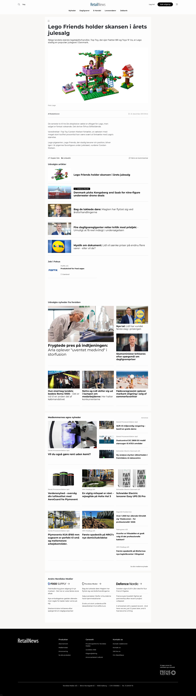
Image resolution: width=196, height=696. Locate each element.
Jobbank (123, 11)
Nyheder (72, 11)
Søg (23, 4)
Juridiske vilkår (91, 650)
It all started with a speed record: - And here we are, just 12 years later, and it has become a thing (132, 608)
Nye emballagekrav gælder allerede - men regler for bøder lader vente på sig (63, 601)
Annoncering (63, 651)
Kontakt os (117, 647)
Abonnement (63, 644)
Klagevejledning (91, 653)
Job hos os (116, 651)
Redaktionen (55, 114)
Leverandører (110, 11)
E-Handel (97, 11)
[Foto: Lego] (98, 75)
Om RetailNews (118, 655)
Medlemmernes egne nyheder (64, 417)
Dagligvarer (85, 11)
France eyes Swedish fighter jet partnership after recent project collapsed (129, 598)
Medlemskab (63, 647)
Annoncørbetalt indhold (94, 657)
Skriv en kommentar (139, 158)
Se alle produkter (65, 655)
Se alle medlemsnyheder (139, 566)
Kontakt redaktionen (120, 644)
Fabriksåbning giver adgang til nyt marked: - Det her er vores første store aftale (63, 591)
